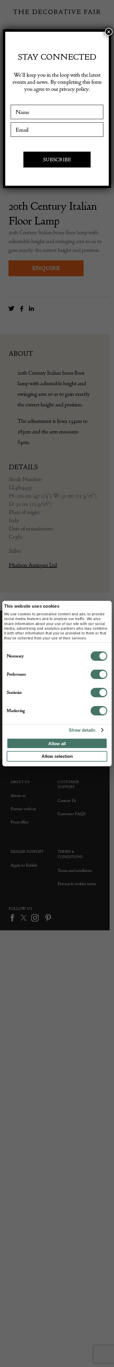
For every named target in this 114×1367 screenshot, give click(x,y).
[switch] (99, 674)
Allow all (57, 743)
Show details (82, 730)
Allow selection (57, 756)
